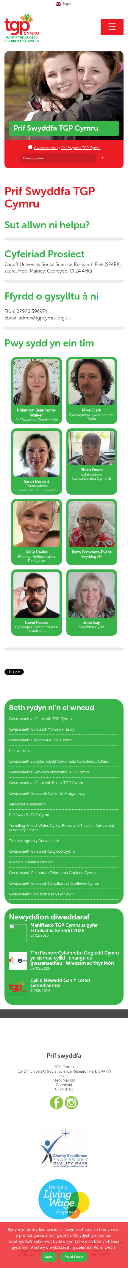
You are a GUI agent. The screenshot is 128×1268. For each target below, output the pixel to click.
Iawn (49, 1257)
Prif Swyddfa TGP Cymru (81, 148)
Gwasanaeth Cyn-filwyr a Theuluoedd (40, 740)
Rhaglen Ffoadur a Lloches (31, 862)
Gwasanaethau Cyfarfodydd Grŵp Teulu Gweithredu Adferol (59, 761)
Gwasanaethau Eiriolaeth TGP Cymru (40, 718)
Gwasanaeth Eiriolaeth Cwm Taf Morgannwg (47, 793)
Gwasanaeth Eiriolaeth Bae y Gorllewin (41, 894)
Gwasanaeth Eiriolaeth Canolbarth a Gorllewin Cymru (54, 883)
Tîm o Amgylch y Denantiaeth (34, 840)
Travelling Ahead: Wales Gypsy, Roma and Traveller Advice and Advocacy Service (61, 827)
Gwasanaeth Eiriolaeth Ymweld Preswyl (42, 729)
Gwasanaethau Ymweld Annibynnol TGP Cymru (49, 772)
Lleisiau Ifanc (20, 750)
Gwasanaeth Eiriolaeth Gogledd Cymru (42, 851)
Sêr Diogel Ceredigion (27, 804)
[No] (121, 1245)
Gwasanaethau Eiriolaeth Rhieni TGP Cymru (46, 783)
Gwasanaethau (46, 148)
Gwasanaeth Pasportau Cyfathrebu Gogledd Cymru (52, 872)
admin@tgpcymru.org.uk (45, 318)
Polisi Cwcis (74, 1257)
